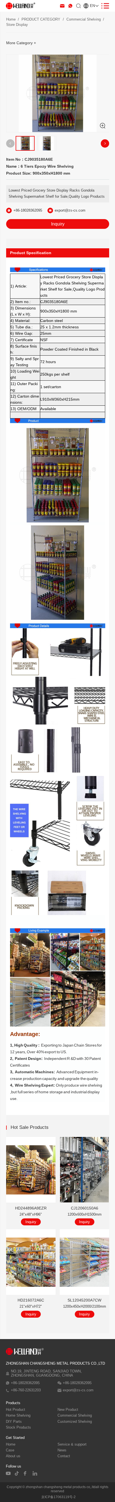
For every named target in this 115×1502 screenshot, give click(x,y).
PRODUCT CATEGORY (40, 19)
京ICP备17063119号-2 (58, 1497)
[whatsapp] (70, 6)
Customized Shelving (75, 1422)
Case (10, 1450)
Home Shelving (18, 1415)
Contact (64, 1456)
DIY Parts (14, 1422)
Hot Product (15, 1410)
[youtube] (8, 1473)
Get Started (15, 1438)
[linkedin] (35, 1473)
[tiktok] (17, 1473)
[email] (62, 6)
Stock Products (18, 1427)
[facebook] (26, 1473)
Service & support (72, 1444)
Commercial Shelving (83, 19)
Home (11, 19)
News (62, 1450)
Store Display (17, 25)
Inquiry (57, 224)
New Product (68, 1410)
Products (13, 1403)
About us (13, 1456)
